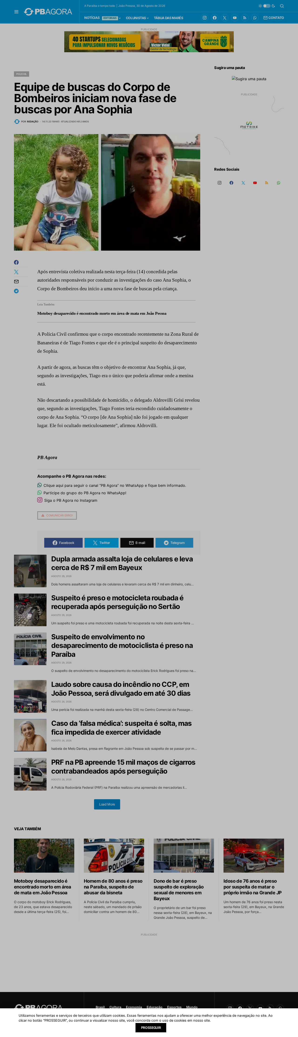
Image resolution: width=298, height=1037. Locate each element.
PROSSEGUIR (151, 1028)
